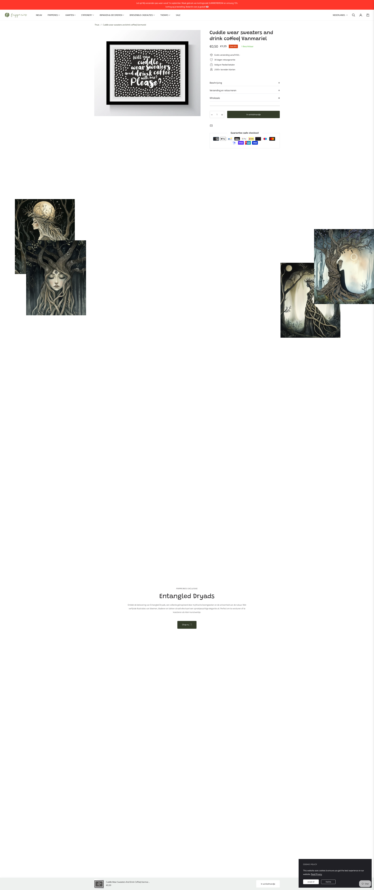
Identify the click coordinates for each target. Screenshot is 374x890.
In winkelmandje (268, 883)
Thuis (97, 24)
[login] (360, 15)
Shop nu (185, 624)
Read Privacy (316, 874)
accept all (311, 881)
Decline (328, 881)
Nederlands (339, 15)
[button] (353, 15)
